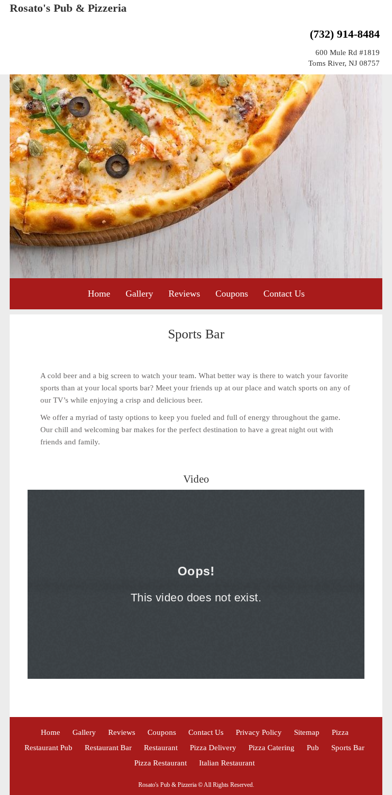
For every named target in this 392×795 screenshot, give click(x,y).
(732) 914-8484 (345, 34)
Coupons (231, 293)
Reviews (184, 293)
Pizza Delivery (213, 748)
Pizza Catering (272, 748)
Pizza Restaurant (160, 763)
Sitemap (307, 732)
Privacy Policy (259, 732)
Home (99, 293)
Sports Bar (347, 748)
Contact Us (284, 293)
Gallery (139, 293)
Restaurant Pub (48, 748)
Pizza (340, 732)
